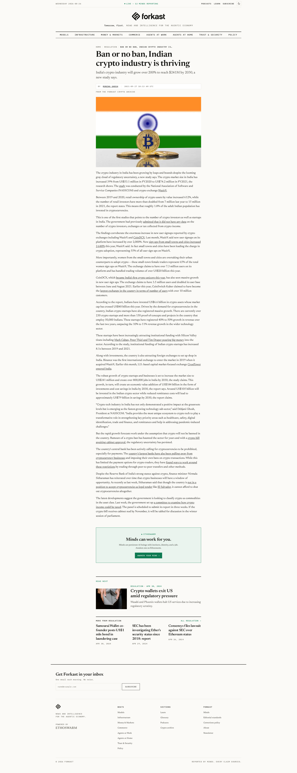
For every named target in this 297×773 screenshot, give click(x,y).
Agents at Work (156, 34)
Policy (232, 34)
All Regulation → (191, 621)
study (122, 186)
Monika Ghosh (110, 86)
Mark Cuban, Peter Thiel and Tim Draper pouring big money (149, 340)
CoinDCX (139, 237)
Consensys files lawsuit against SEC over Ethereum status (184, 630)
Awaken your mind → (148, 555)
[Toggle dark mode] (239, 3)
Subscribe (228, 3)
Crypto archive (167, 728)
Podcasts (206, 3)
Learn (217, 3)
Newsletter (208, 733)
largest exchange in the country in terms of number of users (134, 291)
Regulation (110, 47)
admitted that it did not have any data (164, 222)
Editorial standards (212, 718)
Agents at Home (183, 34)
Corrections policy (211, 723)
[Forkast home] (148, 16)
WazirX (162, 190)
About (206, 728)
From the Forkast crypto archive (115, 92)
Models (64, 34)
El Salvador (164, 487)
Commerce (134, 34)
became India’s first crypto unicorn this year (140, 277)
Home (98, 47)
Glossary (164, 718)
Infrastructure (85, 34)
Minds (206, 713)
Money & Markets (112, 34)
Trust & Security (210, 34)
